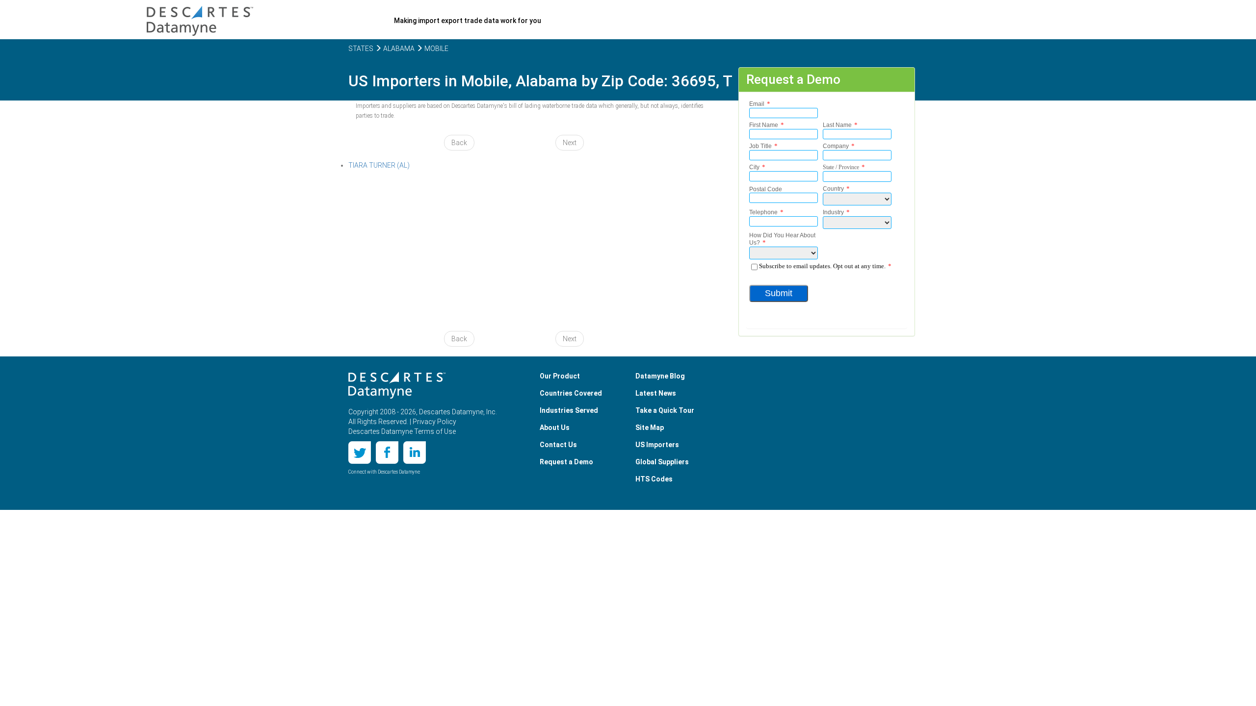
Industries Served (569, 410)
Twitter (359, 452)
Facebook (387, 452)
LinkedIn (414, 452)
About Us (555, 427)
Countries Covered (571, 393)
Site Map (649, 427)
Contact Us (558, 445)
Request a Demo (566, 462)
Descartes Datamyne (396, 385)
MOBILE (435, 48)
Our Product (560, 376)
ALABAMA (398, 48)
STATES (360, 48)
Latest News (655, 393)
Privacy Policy (434, 422)
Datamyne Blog (660, 376)
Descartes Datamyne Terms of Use (402, 431)
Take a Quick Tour (664, 410)
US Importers (657, 445)
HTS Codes (654, 479)
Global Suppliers (662, 462)
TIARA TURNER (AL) (379, 165)
